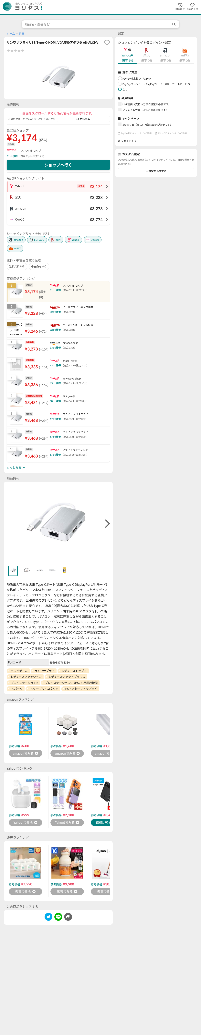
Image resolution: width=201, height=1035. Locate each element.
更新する (85, 119)
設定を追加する (157, 171)
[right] (107, 523)
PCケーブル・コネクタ (43, 688)
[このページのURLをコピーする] (68, 917)
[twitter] (48, 917)
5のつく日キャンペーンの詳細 (172, 133)
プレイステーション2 (24, 683)
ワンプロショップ (31, 150)
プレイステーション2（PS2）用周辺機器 (71, 683)
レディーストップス (74, 671)
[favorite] (107, 43)
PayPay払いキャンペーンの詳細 (136, 133)
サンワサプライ (45, 671)
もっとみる (14, 467)
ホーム (11, 33)
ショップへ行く (58, 165)
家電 (21, 33)
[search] (174, 24)
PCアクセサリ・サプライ (81, 688)
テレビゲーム (19, 671)
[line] (58, 917)
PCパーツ (17, 688)
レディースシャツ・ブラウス (66, 676)
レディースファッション (26, 676)
